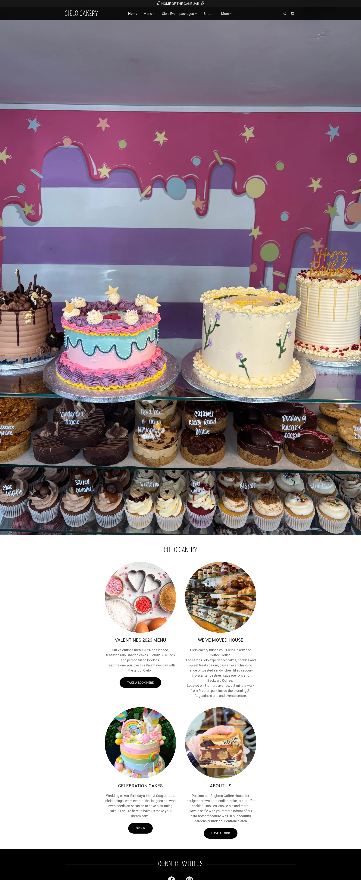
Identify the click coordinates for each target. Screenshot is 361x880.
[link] (94, 15)
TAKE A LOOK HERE (140, 682)
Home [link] (132, 14)
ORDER (140, 828)
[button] (149, 13)
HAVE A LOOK (220, 833)
